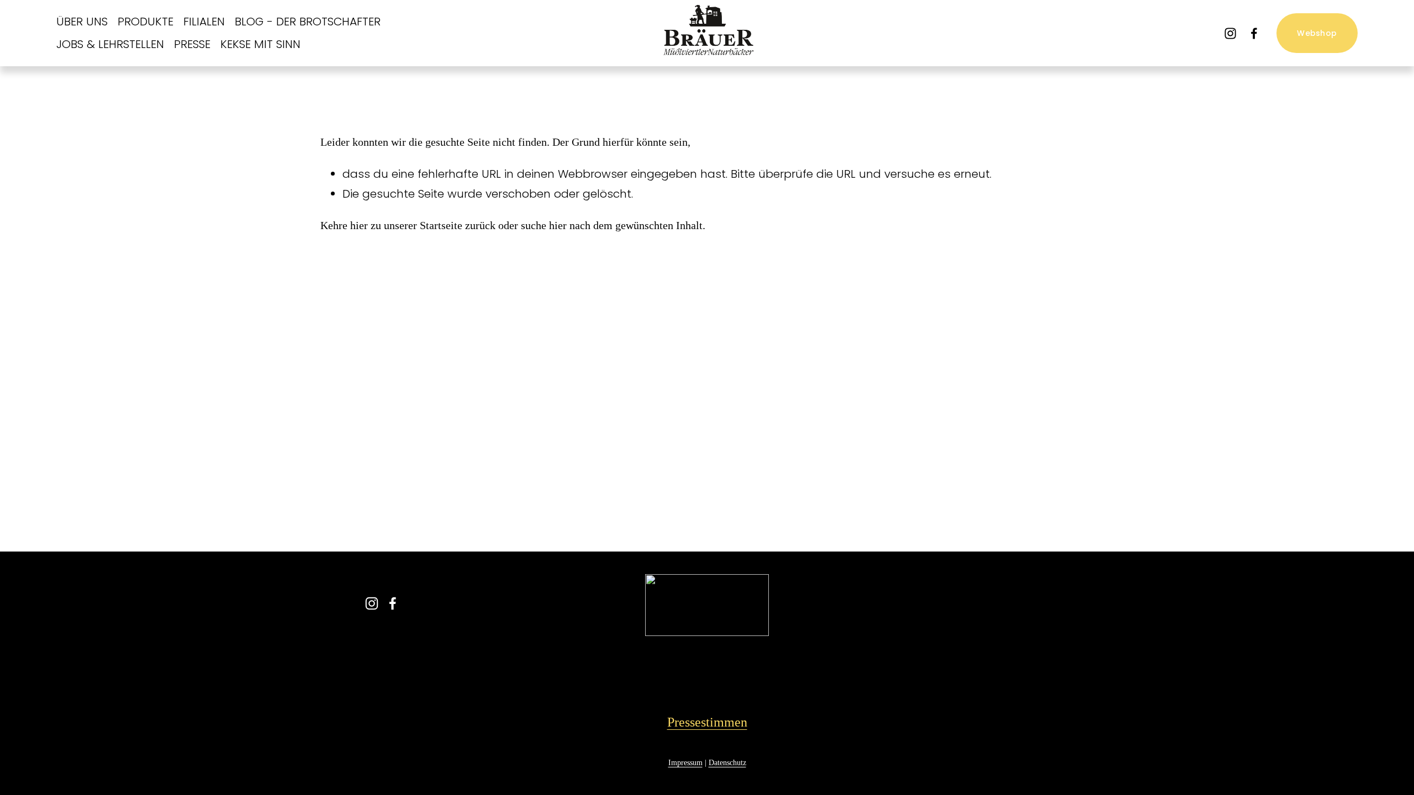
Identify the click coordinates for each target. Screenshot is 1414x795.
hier (359, 225)
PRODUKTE (145, 21)
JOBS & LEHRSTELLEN (110, 44)
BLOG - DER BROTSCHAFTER (308, 21)
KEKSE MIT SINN (260, 44)
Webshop (1317, 33)
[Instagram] (1230, 33)
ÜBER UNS (82, 21)
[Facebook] (1254, 33)
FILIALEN (204, 21)
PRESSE (192, 44)
